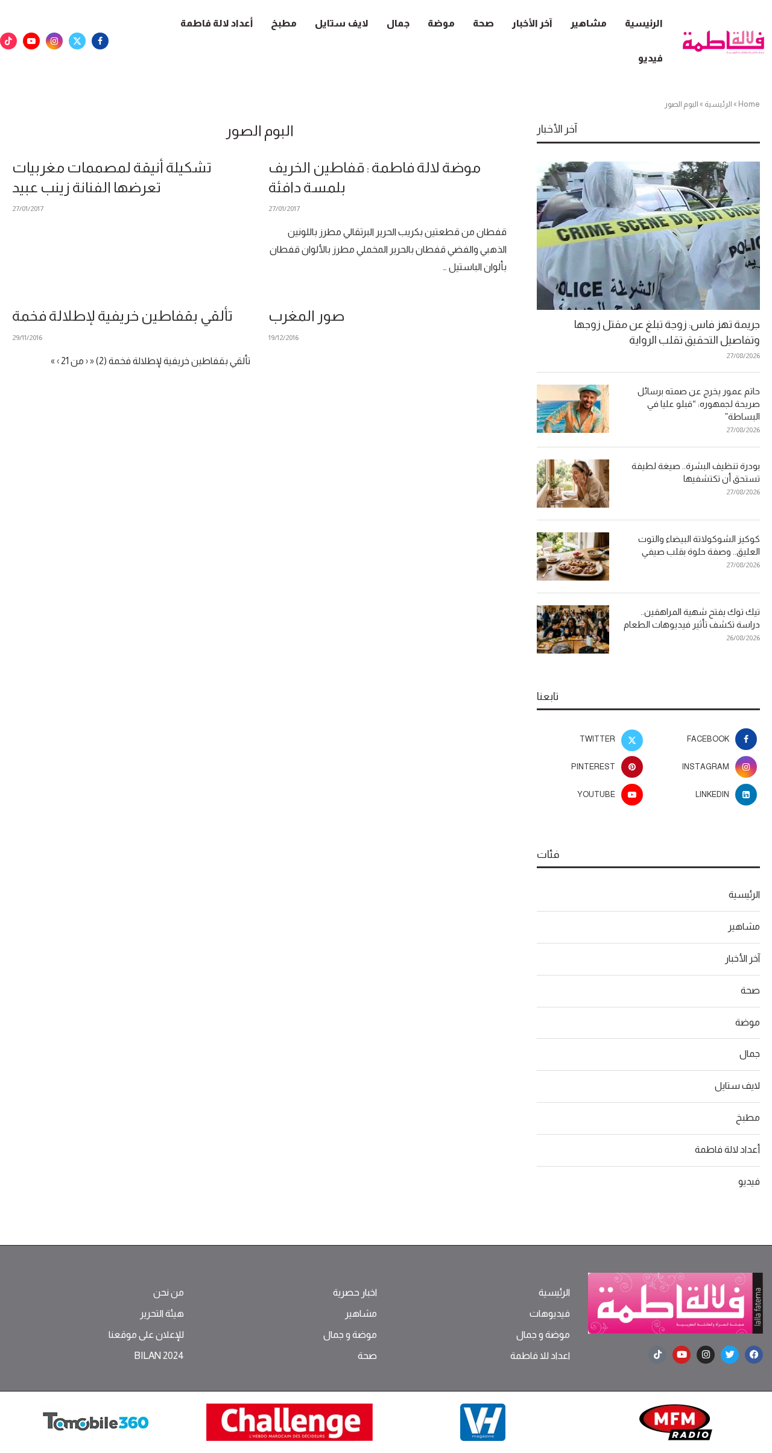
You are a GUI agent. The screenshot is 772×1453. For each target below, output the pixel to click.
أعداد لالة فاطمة (216, 23)
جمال (398, 23)
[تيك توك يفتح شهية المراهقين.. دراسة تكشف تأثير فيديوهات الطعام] (573, 629)
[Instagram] (54, 41)
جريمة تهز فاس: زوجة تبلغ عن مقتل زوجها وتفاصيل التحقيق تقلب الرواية (667, 331)
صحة (483, 23)
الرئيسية (644, 23)
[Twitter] (77, 41)
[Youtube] (31, 41)
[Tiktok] (8, 41)
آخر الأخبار (532, 23)
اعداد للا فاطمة (540, 1356)
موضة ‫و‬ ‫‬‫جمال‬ (543, 1335)
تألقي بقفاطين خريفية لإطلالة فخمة (122, 315)
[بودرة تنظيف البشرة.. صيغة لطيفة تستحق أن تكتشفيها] (573, 483)
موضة (441, 23)
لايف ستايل (342, 23)
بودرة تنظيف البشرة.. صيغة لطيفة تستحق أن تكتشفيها (695, 472)
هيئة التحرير (162, 1314)
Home (749, 104)
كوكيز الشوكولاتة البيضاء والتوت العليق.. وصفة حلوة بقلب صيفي (699, 545)
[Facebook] (100, 41)
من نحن (168, 1292)
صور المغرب (306, 315)
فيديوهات (550, 1314)
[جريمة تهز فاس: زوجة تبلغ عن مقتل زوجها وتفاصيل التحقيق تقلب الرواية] (648, 236)
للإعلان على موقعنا (146, 1335)
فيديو (650, 58)
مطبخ (284, 23)
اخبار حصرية (355, 1292)
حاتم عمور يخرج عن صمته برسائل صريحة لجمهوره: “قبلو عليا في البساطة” (699, 403)
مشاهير (589, 23)
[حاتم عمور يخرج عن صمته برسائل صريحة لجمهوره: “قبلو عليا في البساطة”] (573, 409)
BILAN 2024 (159, 1356)
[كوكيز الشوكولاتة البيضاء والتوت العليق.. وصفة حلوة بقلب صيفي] (573, 556)
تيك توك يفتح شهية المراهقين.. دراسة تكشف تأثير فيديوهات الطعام (692, 618)
